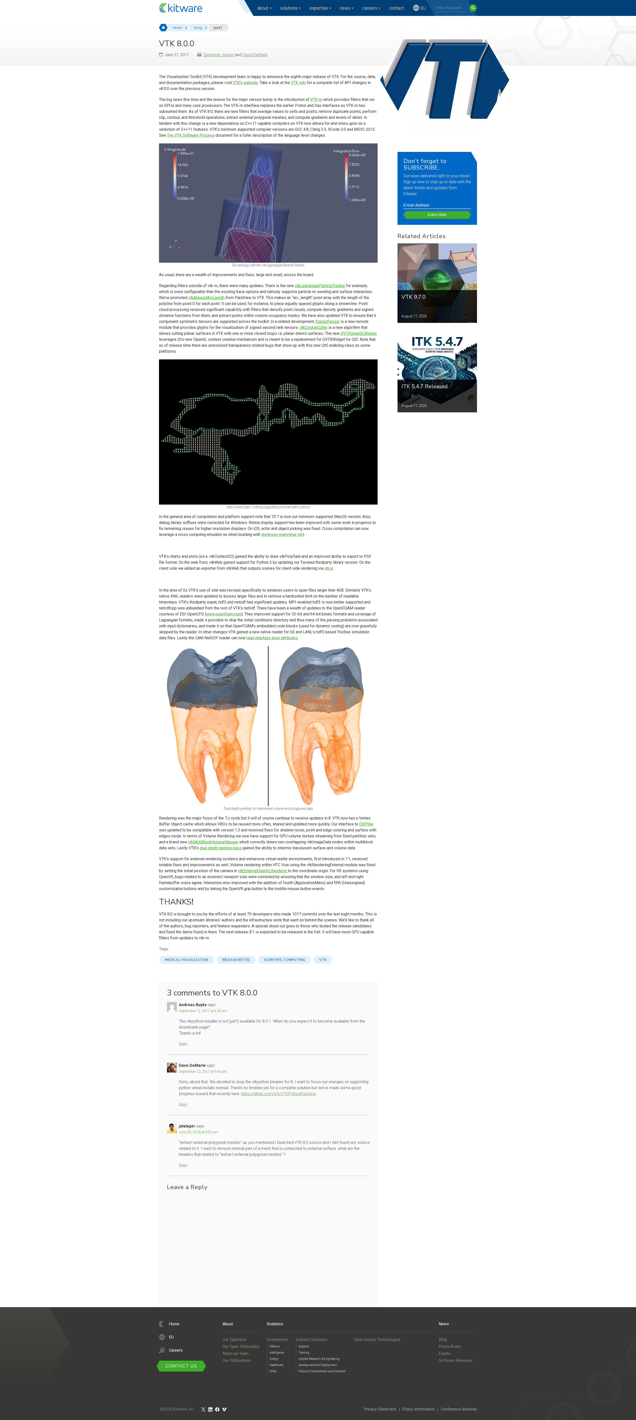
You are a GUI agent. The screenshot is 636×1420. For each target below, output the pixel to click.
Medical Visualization (186, 960)
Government (277, 1339)
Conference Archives (459, 1409)
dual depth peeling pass (220, 848)
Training (303, 1352)
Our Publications (237, 1360)
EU (423, 8)
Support (303, 1346)
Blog (443, 1339)
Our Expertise (234, 1339)
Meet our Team (236, 1353)
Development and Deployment (317, 1365)
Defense (274, 1346)
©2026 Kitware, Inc (177, 1409)
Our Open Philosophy (241, 1346)
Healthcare (276, 1365)
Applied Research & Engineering (318, 1359)
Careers (369, 8)
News (345, 8)
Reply (183, 1044)
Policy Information (418, 1409)
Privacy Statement (380, 1409)
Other (273, 1371)
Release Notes (236, 960)
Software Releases (455, 1360)
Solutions (289, 8)
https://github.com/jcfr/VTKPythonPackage (278, 1093)
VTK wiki (298, 82)
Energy (274, 1359)
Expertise (319, 8)
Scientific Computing (284, 960)
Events (445, 1353)
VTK (322, 960)
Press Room (450, 1346)
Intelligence (277, 1352)
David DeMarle (255, 54)
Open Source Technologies (377, 1339)
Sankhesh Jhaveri (218, 54)
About (262, 8)
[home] (163, 27)
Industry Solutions (311, 1339)
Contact (396, 8)
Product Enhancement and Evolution (322, 1371)
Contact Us (181, 1366)
